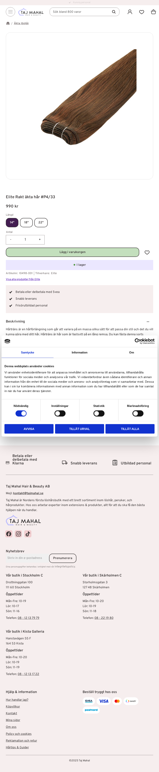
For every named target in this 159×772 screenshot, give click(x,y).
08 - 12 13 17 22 (28, 674)
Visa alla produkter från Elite (23, 279)
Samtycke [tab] (27, 352)
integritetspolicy (65, 566)
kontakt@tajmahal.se (28, 493)
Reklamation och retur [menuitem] (21, 741)
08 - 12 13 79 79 (28, 618)
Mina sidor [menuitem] (13, 720)
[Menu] (10, 11)
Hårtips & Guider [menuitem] (17, 748)
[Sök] (113, 12)
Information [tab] (79, 352)
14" (12, 223)
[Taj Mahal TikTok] (27, 533)
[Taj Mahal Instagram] (18, 533)
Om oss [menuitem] (11, 727)
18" (26, 223)
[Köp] (72, 252)
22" (41, 223)
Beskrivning (15, 321)
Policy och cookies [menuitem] (19, 734)
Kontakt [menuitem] (11, 713)
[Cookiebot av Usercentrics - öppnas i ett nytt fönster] (138, 341)
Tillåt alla (130, 428)
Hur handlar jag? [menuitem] (17, 700)
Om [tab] (131, 352)
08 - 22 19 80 (103, 618)
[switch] (60, 413)
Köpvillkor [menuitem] (13, 707)
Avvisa (29, 428)
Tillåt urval (79, 428)
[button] (141, 11)
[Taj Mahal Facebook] (8, 533)
